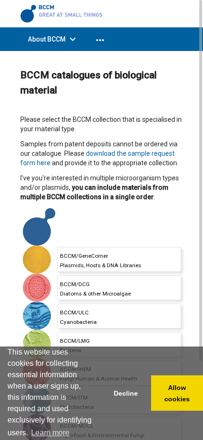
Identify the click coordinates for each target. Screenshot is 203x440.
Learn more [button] (50, 433)
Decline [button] (126, 393)
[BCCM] (62, 13)
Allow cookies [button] (177, 393)
